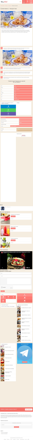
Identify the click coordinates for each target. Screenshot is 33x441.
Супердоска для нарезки (15, 214)
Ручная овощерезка (14, 238)
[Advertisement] (16, 38)
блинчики (14, 28)
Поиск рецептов (22, 439)
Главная (5, 439)
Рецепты (8, 439)
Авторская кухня (3, 117)
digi (17, 130)
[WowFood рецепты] (4, 2)
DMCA (28, 439)
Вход (26, 439)
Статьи (11, 439)
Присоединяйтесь (29, 409)
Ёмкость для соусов (14, 226)
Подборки (14, 439)
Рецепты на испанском (4, 433)
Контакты (18, 439)
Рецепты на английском (4, 432)
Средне (20, 122)
